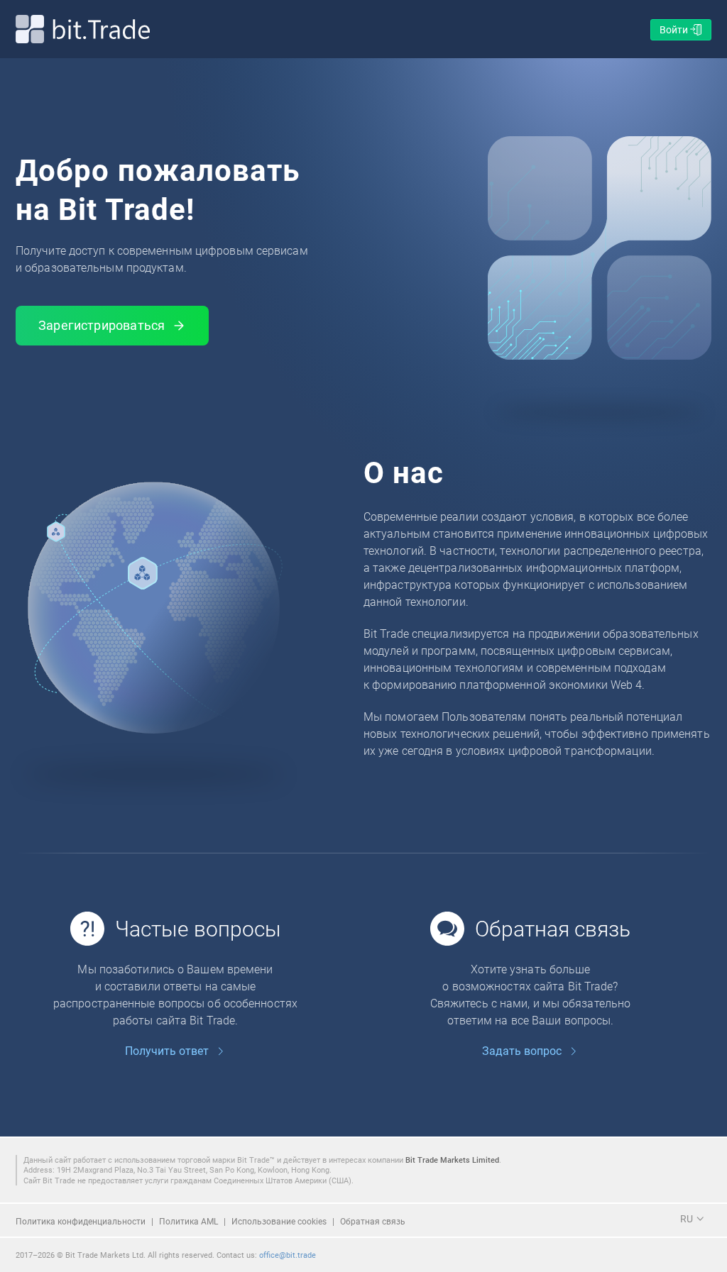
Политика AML (188, 1221)
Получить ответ (167, 1051)
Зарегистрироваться (101, 324)
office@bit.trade (287, 1254)
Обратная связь (372, 1221)
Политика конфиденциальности (81, 1221)
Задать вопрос (522, 1051)
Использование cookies (279, 1221)
